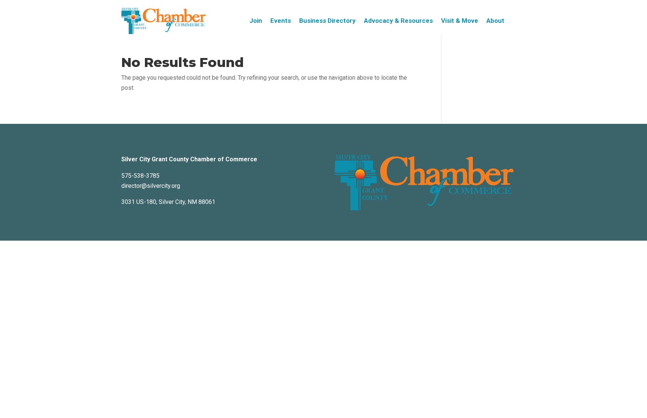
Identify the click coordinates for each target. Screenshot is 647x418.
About (495, 21)
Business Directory (327, 21)
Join (255, 21)
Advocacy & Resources (398, 21)
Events (280, 21)
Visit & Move (459, 21)
